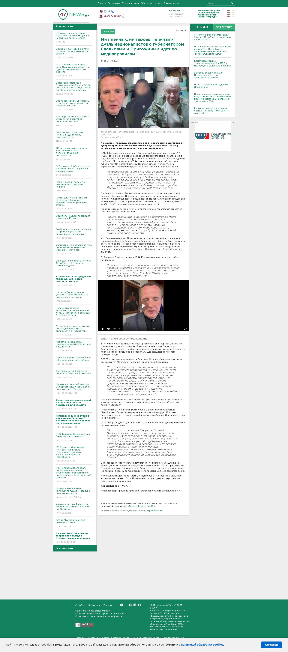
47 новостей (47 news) (164, 605)
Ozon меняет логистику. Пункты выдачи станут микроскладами (70, 136)
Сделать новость (113, 16)
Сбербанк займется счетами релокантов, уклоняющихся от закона (74, 53)
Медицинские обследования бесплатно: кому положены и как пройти (211, 110)
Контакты (94, 605)
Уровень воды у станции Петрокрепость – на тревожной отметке (208, 75)
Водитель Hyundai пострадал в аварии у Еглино (73, 219)
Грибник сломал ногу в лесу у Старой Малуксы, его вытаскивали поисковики (73, 233)
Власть (102, 3)
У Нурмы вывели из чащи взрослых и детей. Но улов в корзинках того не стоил (73, 37)
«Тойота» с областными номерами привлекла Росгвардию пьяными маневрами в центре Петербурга (70, 454)
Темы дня (201, 27)
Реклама (108, 605)
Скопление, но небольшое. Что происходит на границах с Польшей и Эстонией (74, 249)
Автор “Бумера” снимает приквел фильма (70, 523)
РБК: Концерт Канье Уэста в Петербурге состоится (73, 437)
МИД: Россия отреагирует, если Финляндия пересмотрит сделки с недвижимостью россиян (73, 70)
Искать (232, 3)
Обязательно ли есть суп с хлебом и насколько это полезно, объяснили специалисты (72, 153)
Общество (147, 3)
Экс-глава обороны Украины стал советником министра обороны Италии (73, 105)
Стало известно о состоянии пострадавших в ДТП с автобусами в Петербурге (73, 330)
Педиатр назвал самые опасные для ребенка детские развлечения (73, 346)
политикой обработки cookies (202, 645)
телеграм (109, 11)
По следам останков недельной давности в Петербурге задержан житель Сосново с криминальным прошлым (212, 50)
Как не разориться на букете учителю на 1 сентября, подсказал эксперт (73, 121)
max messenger (112, 11)
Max (139, 605)
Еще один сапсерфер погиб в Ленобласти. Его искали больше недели (73, 265)
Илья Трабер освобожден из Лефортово (211, 86)
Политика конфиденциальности (93, 611)
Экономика (114, 3)
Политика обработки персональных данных (101, 614)
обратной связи (155, 511)
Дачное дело (171, 3)
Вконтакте (130, 605)
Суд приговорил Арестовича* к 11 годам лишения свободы (73, 361)
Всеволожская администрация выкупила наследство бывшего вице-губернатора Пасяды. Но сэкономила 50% (212, 97)
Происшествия (130, 3)
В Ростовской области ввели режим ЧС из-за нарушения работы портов (73, 170)
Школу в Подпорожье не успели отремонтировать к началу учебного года (72, 296)
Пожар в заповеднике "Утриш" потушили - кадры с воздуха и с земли (73, 493)
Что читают (224, 27)
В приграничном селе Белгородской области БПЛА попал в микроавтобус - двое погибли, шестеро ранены (73, 88)
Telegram (135, 605)
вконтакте (105, 11)
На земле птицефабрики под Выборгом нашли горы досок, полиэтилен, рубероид (73, 388)
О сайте (80, 605)
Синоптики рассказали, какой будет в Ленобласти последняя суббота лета (212, 37)
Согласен (271, 644)
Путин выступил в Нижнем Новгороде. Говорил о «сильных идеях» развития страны (71, 203)
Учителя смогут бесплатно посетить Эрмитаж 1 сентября (73, 374)
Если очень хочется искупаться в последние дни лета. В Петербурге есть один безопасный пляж (73, 313)
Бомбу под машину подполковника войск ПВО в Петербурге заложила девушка (212, 63)
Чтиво (158, 3)
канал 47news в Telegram (134, 506)
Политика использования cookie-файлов (98, 616)
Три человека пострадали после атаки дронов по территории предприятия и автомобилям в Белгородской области (73, 474)
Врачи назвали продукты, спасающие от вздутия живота (71, 186)
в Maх (152, 506)
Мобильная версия (101, 11)
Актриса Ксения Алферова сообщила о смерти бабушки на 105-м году (73, 508)
